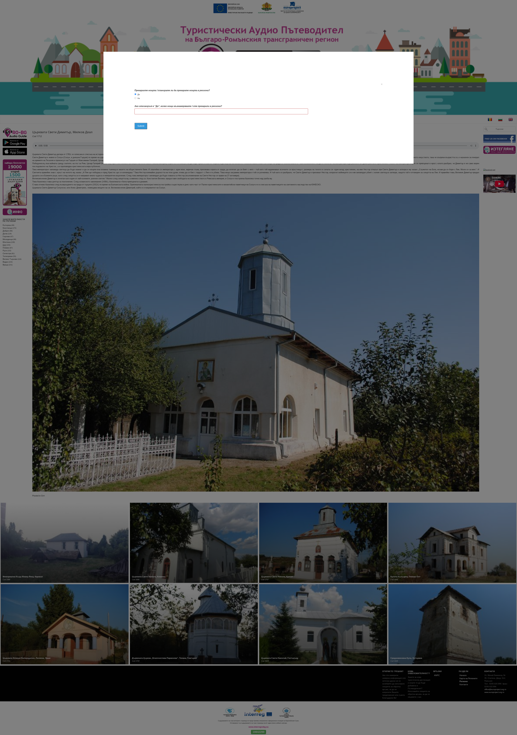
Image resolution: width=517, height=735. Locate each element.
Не (138, 98)
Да (138, 94)
